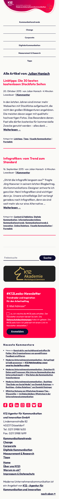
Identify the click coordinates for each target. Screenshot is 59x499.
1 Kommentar (23, 94)
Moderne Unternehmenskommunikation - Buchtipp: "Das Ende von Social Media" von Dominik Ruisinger (29, 383)
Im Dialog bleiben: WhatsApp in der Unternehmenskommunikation (28, 395)
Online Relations (21, 225)
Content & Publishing (23, 216)
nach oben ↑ (48, 493)
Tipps (29, 61)
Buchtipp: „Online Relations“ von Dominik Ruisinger (29, 387)
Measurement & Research (30, 53)
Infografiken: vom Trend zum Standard (24, 160)
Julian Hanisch (39, 73)
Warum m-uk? (11, 470)
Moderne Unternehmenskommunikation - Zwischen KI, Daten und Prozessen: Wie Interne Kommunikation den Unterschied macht (30, 372)
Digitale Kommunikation (29, 45)
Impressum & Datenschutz (19, 473)
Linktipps (18, 138)
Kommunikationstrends (29, 22)
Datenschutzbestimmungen (19, 319)
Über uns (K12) (11, 466)
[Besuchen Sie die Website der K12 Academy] (29, 281)
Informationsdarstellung (29, 219)
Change (29, 30)
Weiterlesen (12, 129)
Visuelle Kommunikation (40, 138)
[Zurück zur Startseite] (29, 8)
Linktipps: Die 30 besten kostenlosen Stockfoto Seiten (24, 82)
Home (6, 462)
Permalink (8, 141)
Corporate (29, 37)
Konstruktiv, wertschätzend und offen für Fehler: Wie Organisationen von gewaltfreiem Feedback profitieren (28, 353)
